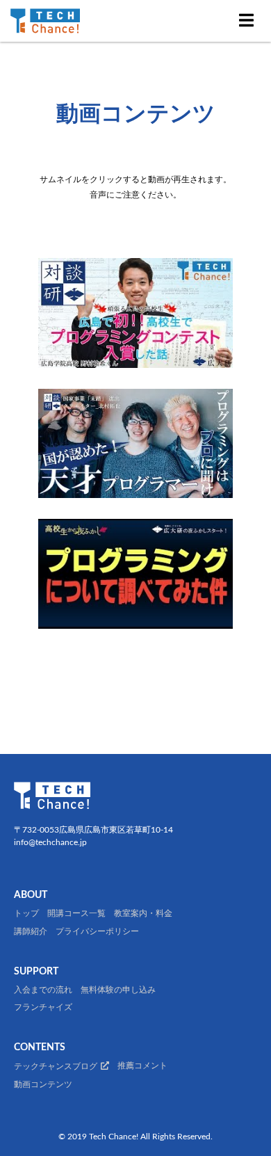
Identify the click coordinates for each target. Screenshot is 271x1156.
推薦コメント (142, 1065)
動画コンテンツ (43, 1084)
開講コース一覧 (76, 913)
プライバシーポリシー (97, 931)
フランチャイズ (43, 1007)
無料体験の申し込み (118, 990)
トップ (26, 913)
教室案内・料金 (143, 913)
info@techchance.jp (50, 842)
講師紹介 (30, 931)
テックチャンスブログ (55, 1066)
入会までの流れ (43, 990)
